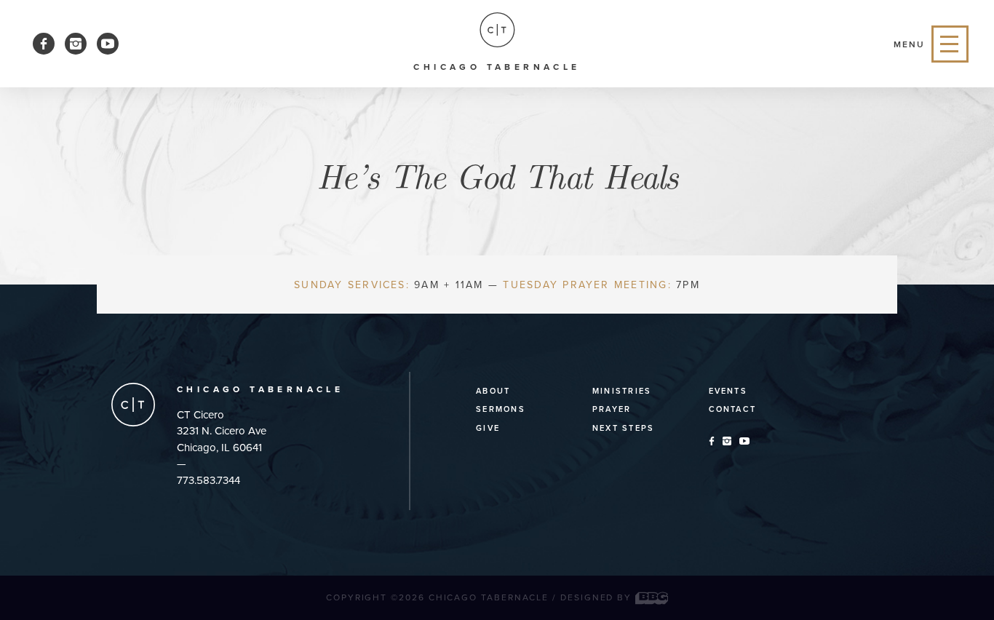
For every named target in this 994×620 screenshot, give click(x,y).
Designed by (597, 597)
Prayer (611, 409)
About (493, 391)
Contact (733, 409)
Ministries (621, 391)
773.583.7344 (208, 480)
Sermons (500, 409)
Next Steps (623, 428)
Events (728, 391)
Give (488, 428)
